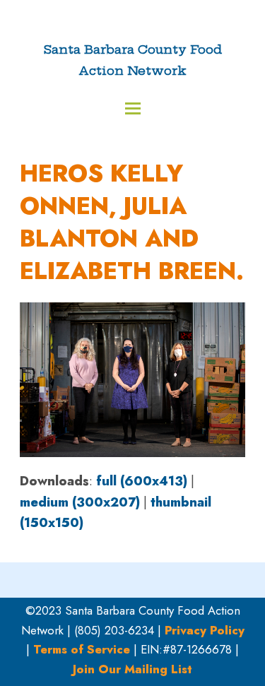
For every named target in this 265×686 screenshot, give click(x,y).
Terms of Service (81, 649)
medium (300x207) (80, 502)
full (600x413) (141, 481)
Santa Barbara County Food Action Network (133, 60)
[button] (133, 108)
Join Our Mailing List (132, 669)
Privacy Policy (205, 630)
